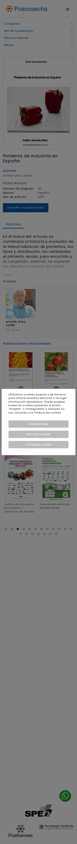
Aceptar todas (38, 424)
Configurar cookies (38, 444)
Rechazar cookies (38, 434)
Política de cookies (47, 412)
